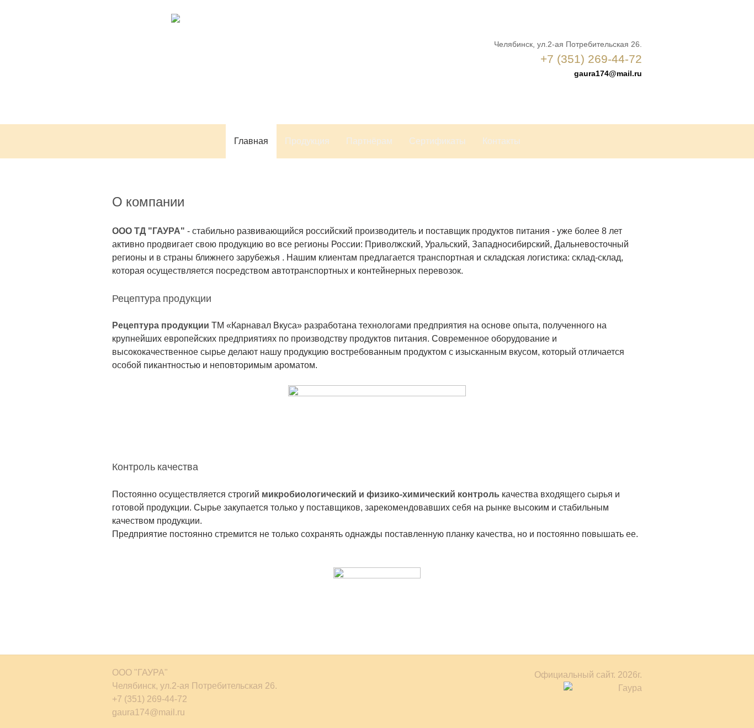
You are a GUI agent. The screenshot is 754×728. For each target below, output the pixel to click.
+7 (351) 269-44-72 (591, 58)
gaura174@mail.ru (608, 73)
